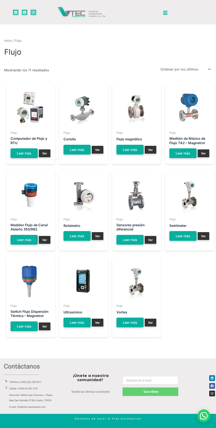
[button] (203, 415)
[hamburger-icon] (165, 13)
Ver (44, 153)
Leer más (24, 153)
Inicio (8, 41)
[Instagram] (212, 393)
